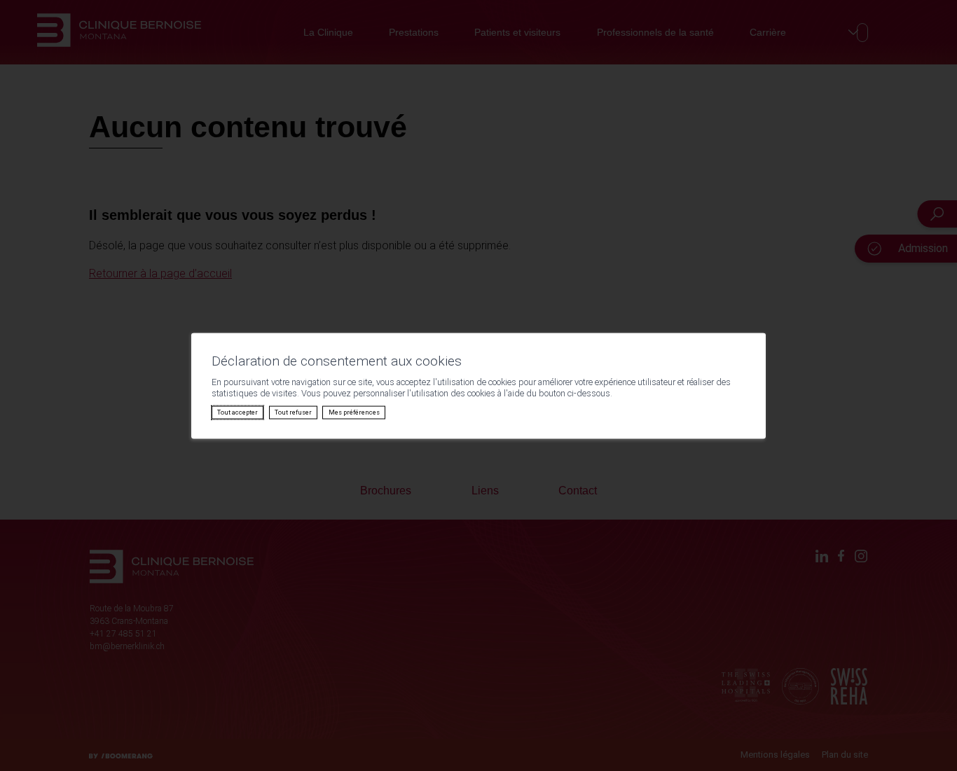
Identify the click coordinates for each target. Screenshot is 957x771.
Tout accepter (237, 412)
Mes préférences (354, 412)
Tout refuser (293, 412)
